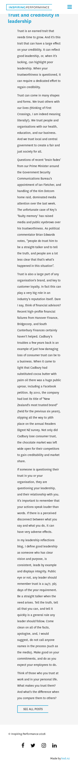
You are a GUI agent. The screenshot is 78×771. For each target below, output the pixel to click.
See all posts (33, 709)
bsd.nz (65, 758)
